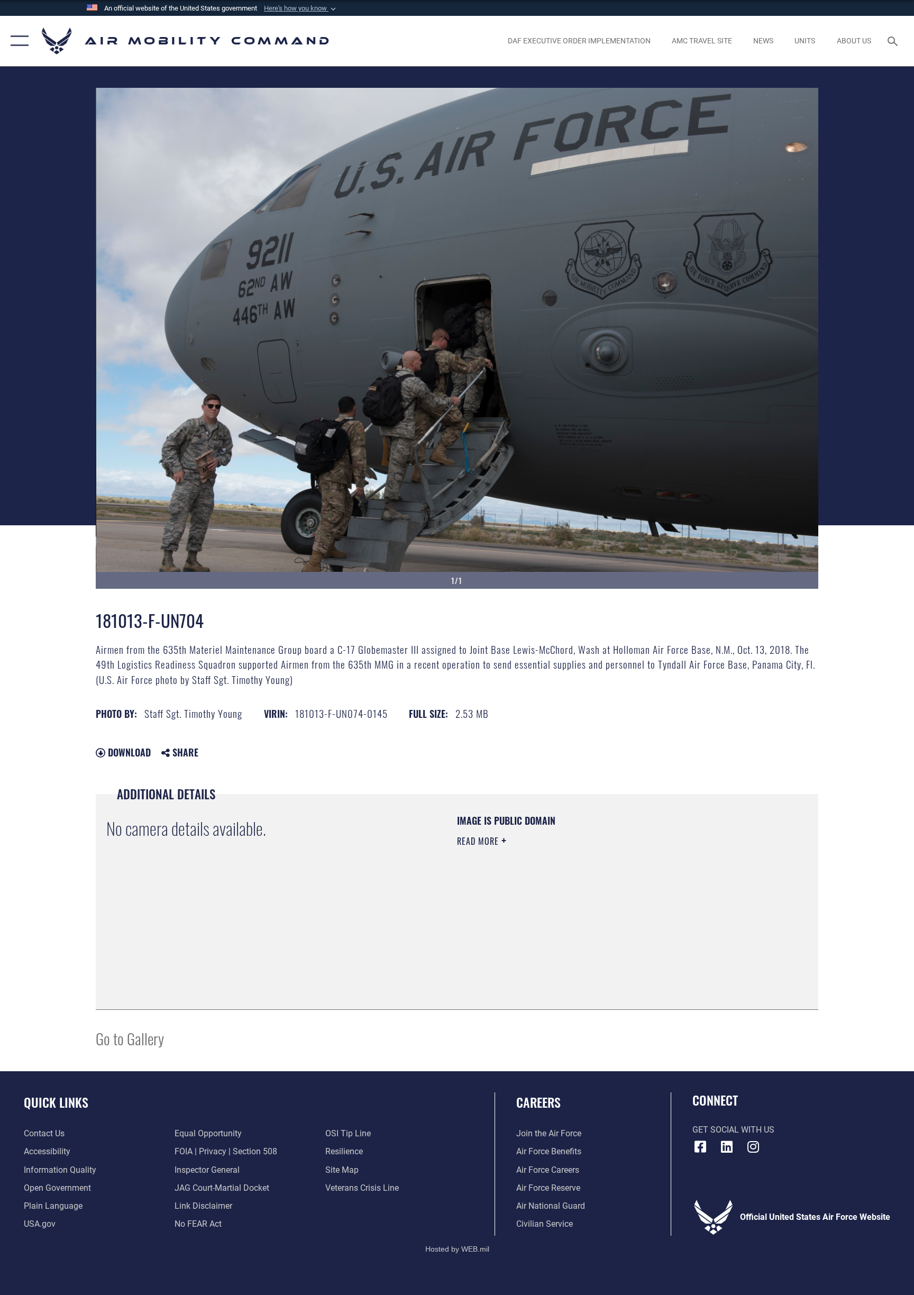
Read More (479, 841)
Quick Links (56, 1101)
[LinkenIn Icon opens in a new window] (727, 1147)
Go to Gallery (130, 1038)
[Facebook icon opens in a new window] (700, 1147)
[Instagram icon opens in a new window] (753, 1147)
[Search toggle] (893, 41)
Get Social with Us (733, 1130)
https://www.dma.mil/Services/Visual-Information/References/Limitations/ (581, 908)
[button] (301, 8)
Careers (538, 1101)
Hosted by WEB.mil (457, 1249)
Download (128, 752)
